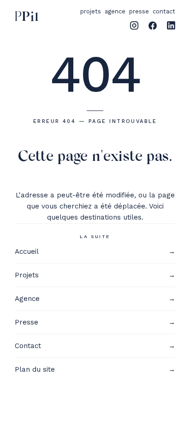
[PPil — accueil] (25, 17)
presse (139, 11)
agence (115, 11)
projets (90, 11)
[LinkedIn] (171, 25)
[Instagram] (134, 25)
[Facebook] (152, 25)
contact (164, 11)
